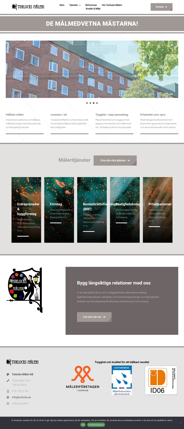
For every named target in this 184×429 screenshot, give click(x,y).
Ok (83, 425)
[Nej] (180, 422)
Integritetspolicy (96, 425)
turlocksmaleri (20, 403)
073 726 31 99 (20, 391)
